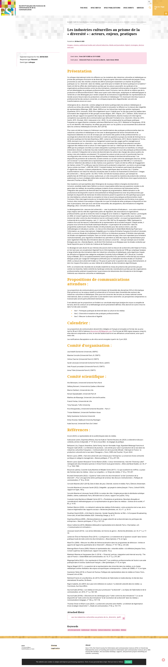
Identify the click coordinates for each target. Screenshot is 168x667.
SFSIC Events (128, 8)
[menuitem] (83, 7)
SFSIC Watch (96, 8)
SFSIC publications (112, 8)
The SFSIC (84, 8)
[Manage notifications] (163, 659)
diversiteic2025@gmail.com (101, 331)
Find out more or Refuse (115, 662)
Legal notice (55, 648)
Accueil (69, 22)
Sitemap (54, 645)
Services (140, 8)
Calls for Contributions (81, 22)
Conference (94, 22)
